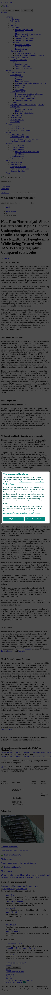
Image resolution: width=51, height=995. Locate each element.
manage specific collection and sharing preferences (21, 513)
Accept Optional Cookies (13, 519)
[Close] (46, 474)
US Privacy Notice (25, 482)
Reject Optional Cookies (35, 519)
